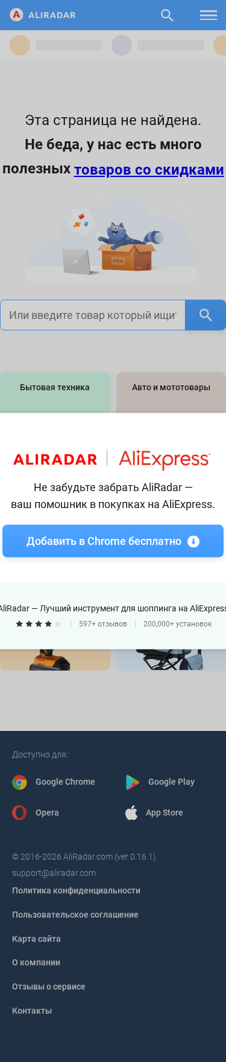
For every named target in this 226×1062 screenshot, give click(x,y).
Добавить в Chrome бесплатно (104, 541)
